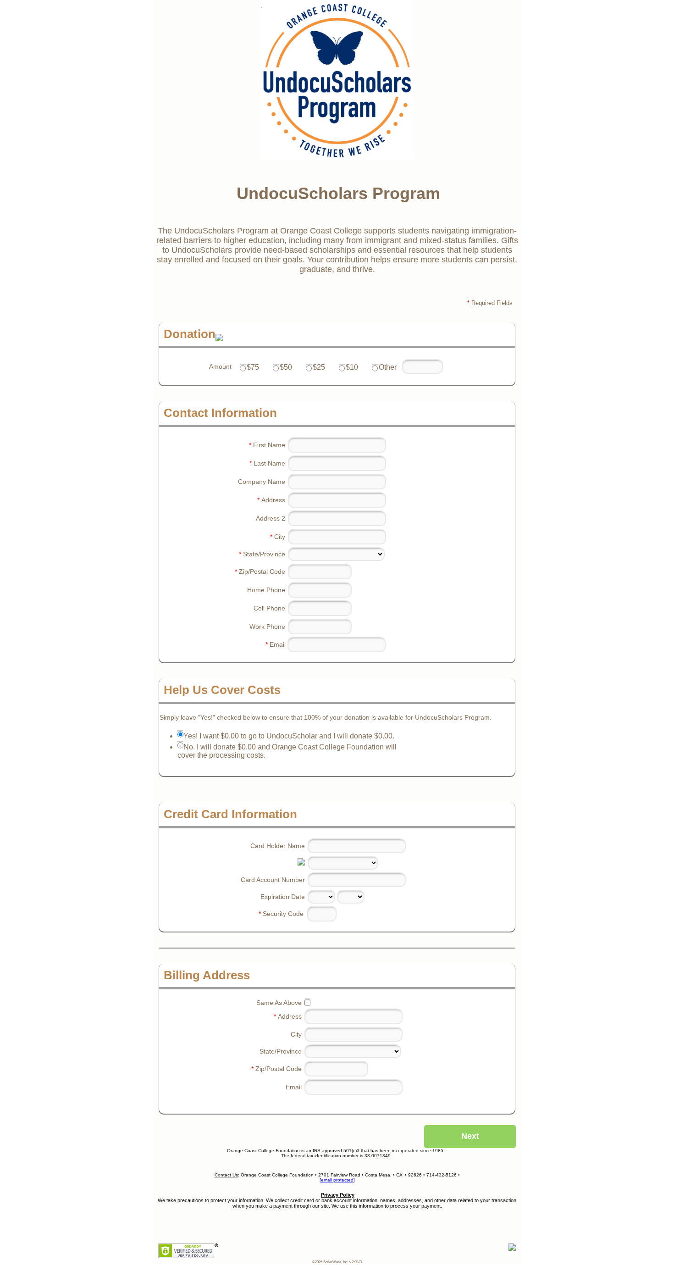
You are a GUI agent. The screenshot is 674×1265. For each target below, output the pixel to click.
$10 (352, 367)
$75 (253, 367)
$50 (286, 367)
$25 (319, 367)
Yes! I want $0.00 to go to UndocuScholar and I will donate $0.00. (288, 736)
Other (388, 367)
